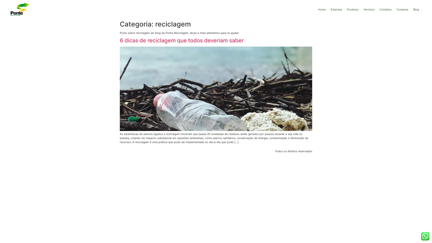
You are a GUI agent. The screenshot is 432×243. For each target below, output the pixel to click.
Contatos (386, 9)
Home (322, 9)
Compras (402, 9)
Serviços (369, 9)
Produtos (353, 9)
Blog (416, 9)
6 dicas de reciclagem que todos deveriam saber (182, 40)
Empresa (336, 9)
